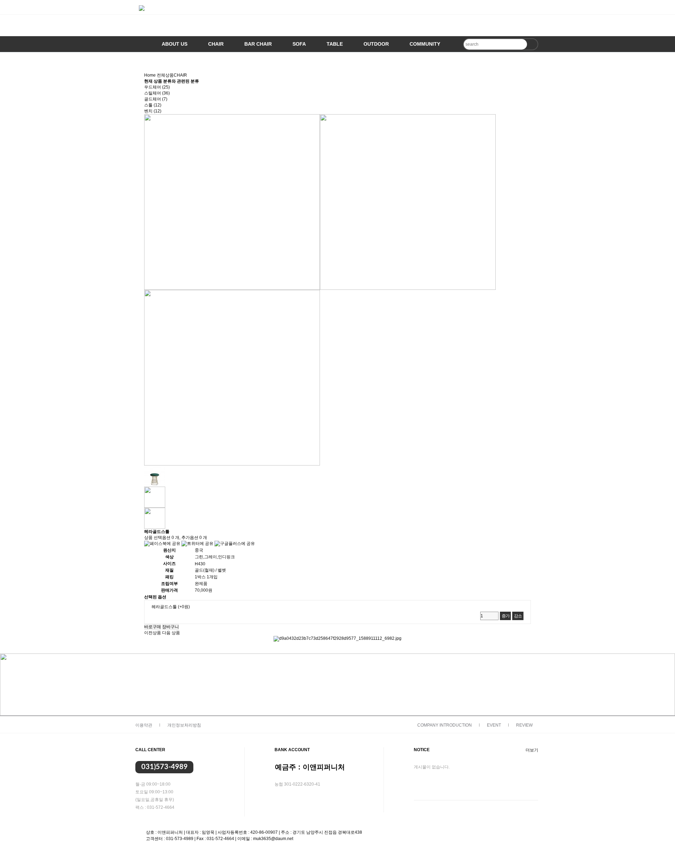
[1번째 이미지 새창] (154, 475)
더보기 (532, 750)
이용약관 (143, 725)
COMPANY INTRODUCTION (444, 725)
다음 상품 (171, 632)
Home (150, 75)
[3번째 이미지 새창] (154, 517)
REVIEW (524, 725)
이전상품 (152, 632)
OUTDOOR (376, 44)
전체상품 (165, 75)
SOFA (299, 44)
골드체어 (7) (155, 99)
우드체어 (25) (157, 87)
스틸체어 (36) (157, 93)
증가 (505, 615)
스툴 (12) (152, 105)
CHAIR (216, 44)
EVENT (494, 725)
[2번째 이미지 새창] (154, 496)
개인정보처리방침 (184, 725)
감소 (518, 615)
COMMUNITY (425, 44)
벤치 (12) (152, 111)
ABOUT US (174, 44)
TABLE (335, 44)
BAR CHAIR (258, 44)
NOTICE (422, 749)
